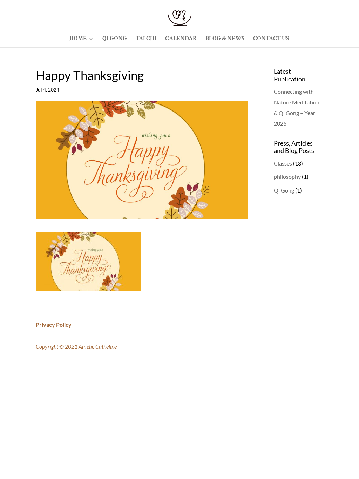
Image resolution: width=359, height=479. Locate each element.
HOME (78, 39)
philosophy (287, 176)
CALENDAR (181, 39)
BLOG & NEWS (224, 39)
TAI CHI (146, 39)
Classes (283, 163)
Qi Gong (284, 190)
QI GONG (114, 39)
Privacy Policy (54, 324)
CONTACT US (271, 39)
